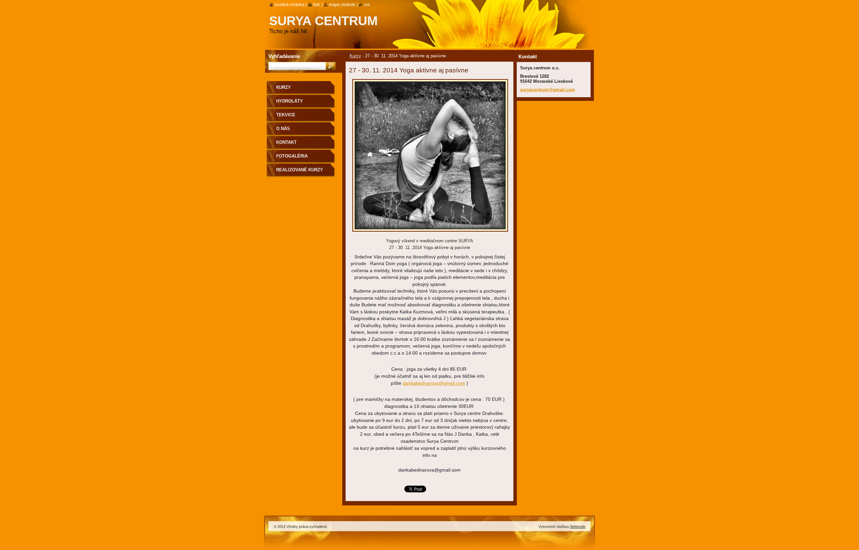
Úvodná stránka (289, 4)
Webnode (578, 527)
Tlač (316, 4)
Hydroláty (289, 101)
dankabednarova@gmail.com (434, 383)
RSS (367, 4)
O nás (283, 128)
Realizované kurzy (299, 169)
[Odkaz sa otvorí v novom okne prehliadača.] (430, 233)
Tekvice (285, 114)
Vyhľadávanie (284, 56)
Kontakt (286, 142)
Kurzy (355, 55)
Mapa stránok (342, 4)
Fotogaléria (292, 156)
